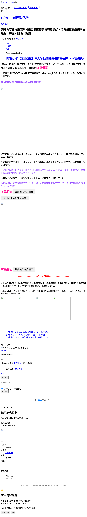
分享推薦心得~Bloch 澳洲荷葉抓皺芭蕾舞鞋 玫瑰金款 (26, 332)
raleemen (4, 350)
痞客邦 (16, 363)
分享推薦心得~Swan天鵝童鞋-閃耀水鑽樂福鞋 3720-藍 (26, 337)
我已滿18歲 (5, 512)
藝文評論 (18, 369)
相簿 (7, 43)
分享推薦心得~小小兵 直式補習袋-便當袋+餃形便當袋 (26, 335)
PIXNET (26, 485)
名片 (7, 49)
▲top (3, 373)
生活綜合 (19, 39)
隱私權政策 (56, 485)
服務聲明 (65, 485)
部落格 (8, 46)
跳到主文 (4, 24)
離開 (13, 512)
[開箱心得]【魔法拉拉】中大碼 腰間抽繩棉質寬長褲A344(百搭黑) (44, 58)
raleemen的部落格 (15, 17)
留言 (21, 363)
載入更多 (5, 378)
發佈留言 (5, 391)
